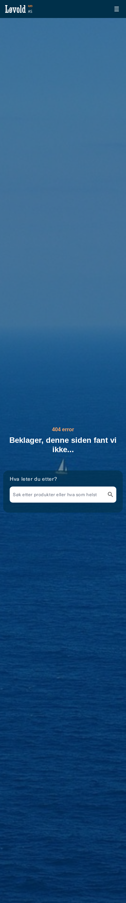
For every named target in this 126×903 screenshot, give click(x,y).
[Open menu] (117, 9)
